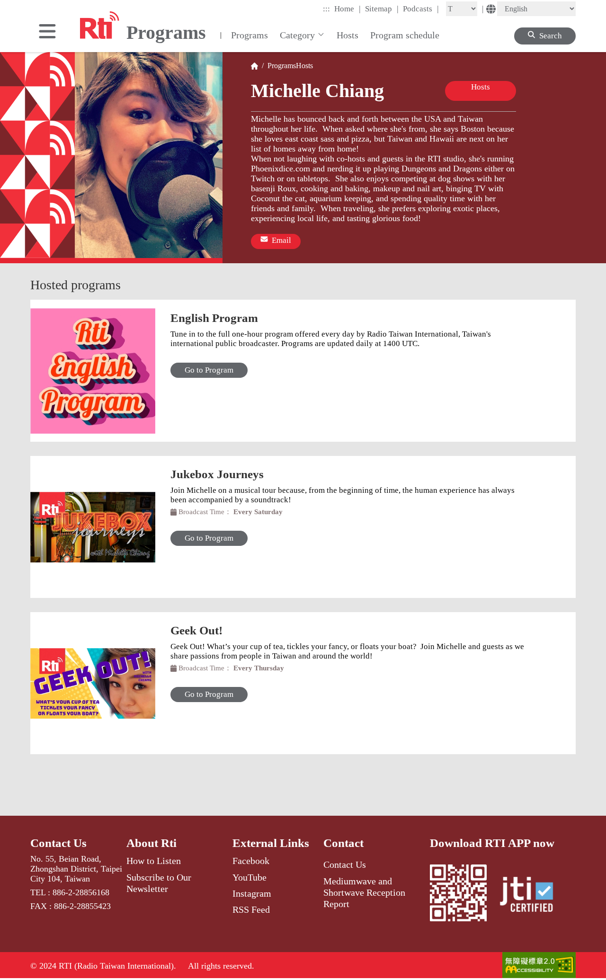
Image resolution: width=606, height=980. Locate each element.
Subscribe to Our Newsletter (158, 883)
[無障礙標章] (539, 966)
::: (326, 8)
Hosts (347, 35)
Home (347, 8)
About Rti (151, 843)
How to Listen (153, 860)
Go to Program (209, 369)
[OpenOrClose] (47, 32)
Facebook (250, 860)
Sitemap (382, 8)
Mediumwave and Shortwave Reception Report (364, 892)
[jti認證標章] (532, 896)
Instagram (251, 893)
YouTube (249, 877)
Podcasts (421, 8)
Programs (249, 35)
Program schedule (404, 35)
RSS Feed (251, 909)
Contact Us (58, 843)
